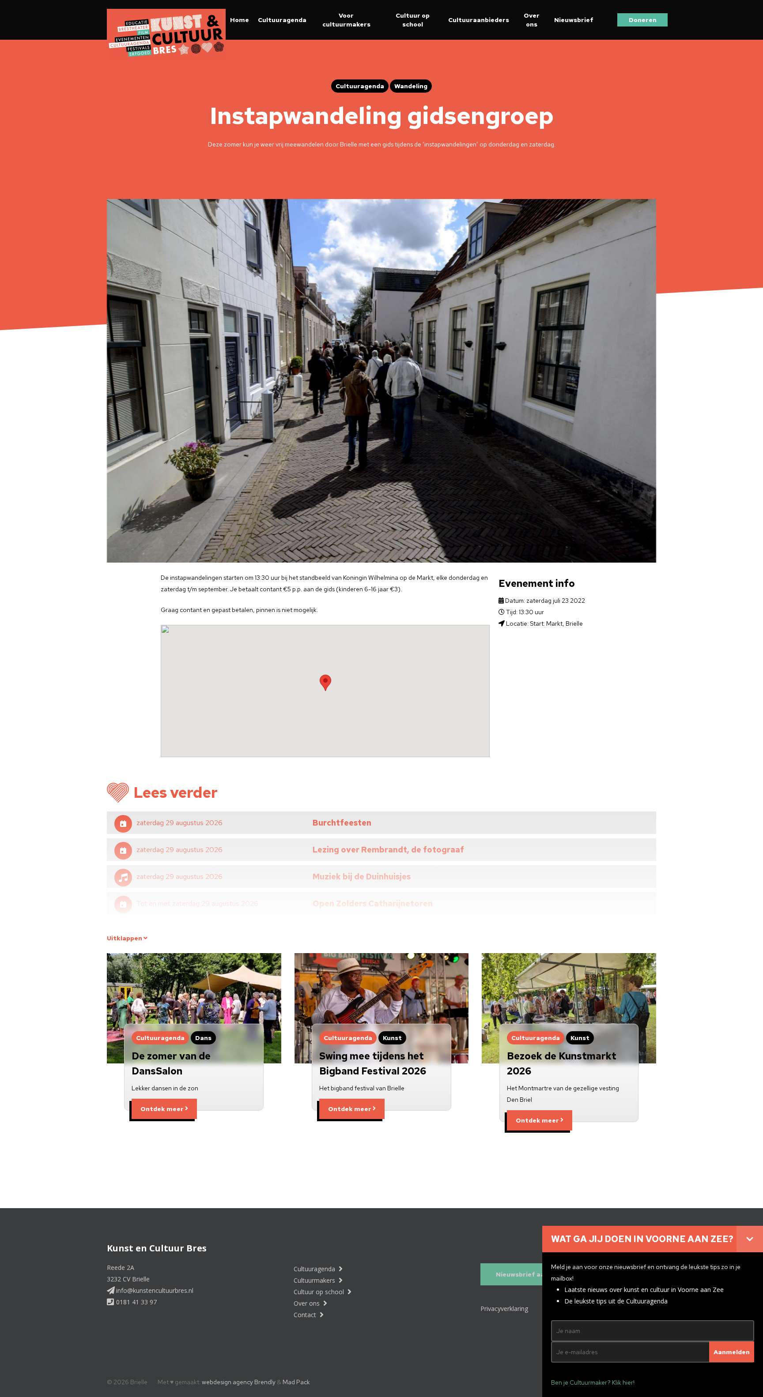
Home (239, 20)
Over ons (532, 19)
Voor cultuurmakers (346, 19)
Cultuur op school (413, 19)
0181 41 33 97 (135, 1302)
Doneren (643, 20)
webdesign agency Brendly (239, 1382)
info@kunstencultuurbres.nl (153, 1290)
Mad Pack (296, 1382)
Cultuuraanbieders (478, 20)
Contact (306, 1315)
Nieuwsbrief (573, 20)
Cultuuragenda (282, 20)
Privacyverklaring (504, 1308)
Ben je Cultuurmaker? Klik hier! (593, 1382)
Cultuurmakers (315, 1280)
